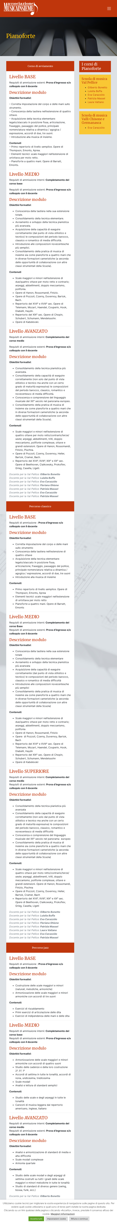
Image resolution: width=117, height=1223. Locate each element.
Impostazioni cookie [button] (56, 1219)
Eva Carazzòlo (96, 94)
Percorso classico (40, 506)
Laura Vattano (96, 102)
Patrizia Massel (96, 98)
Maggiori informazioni (63, 1213)
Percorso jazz (40, 947)
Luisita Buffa (95, 91)
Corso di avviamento (40, 66)
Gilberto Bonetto (97, 87)
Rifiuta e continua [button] (79, 1219)
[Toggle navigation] (109, 8)
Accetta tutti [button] (36, 1219)
